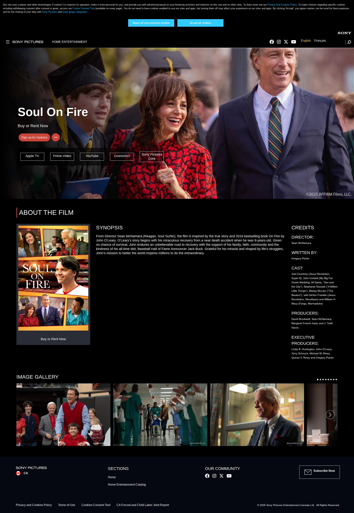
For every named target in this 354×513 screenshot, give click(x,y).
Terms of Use (66, 505)
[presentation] (330, 414)
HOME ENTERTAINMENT (69, 41)
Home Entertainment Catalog (127, 484)
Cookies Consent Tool (95, 505)
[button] (63, 414)
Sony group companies (75, 11)
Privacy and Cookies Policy (34, 505)
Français (320, 40)
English (306, 40)
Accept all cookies (200, 23)
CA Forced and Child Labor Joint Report (143, 505)
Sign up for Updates (34, 137)
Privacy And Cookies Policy (282, 4)
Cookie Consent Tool (83, 8)
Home (112, 477)
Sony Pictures (49, 11)
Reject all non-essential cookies (151, 23)
